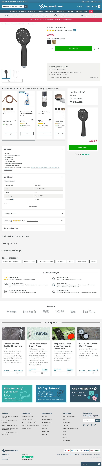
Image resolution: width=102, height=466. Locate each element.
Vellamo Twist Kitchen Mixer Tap (9, 425)
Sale (91, 11)
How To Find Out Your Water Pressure (88, 344)
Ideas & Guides (85, 1)
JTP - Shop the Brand (29, 261)
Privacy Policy (83, 454)
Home (3, 24)
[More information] (13, 199)
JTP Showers (61, 261)
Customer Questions (11, 228)
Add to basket (79, 49)
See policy (33, 292)
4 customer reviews (66, 30)
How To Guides (93, 370)
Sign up (98, 420)
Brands (85, 11)
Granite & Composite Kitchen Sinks (30, 425)
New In (71, 261)
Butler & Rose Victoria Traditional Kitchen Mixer (9, 421)
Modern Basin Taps (26, 428)
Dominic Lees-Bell (32, 369)
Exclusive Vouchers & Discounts (70, 428)
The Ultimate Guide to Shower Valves (38, 344)
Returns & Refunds (46, 422)
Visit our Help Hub (6, 457)
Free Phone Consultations (69, 416)
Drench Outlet (45, 431)
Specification (8, 177)
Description (8, 149)
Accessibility (97, 454)
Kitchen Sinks (22, 11)
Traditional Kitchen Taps (27, 416)
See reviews (31, 279)
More (80, 279)
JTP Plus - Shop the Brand (46, 261)
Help (74, 95)
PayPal (64, 431)
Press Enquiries (66, 440)
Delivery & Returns (10, 213)
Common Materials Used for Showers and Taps (13, 345)
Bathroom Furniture (50, 11)
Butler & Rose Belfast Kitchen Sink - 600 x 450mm (10, 433)
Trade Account (45, 425)
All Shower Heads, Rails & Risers (11, 261)
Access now (76, 286)
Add (30, 134)
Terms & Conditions (74, 454)
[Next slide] (63, 115)
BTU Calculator (66, 425)
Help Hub (93, 1)
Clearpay (65, 437)
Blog (64, 419)
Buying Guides (77, 102)
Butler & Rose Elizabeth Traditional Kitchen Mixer (10, 416)
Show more (32, 206)
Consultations (77, 98)
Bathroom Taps (32, 11)
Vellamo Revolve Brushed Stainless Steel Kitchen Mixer (10, 428)
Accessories (79, 11)
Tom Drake (6, 370)
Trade (99, 1)
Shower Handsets (32, 24)
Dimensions (16, 81)
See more (94, 292)
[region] (33, 116)
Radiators (70, 11)
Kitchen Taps (13, 11)
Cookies (90, 454)
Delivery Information (47, 419)
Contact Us (45, 434)
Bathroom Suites (61, 11)
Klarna (64, 434)
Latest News (18, 370)
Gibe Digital (98, 457)
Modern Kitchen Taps (27, 419)
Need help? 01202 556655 (14, 1)
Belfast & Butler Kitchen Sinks (29, 422)
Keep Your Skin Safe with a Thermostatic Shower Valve (62, 345)
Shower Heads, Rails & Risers (19, 24)
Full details (93, 77)
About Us (44, 428)
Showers (40, 11)
